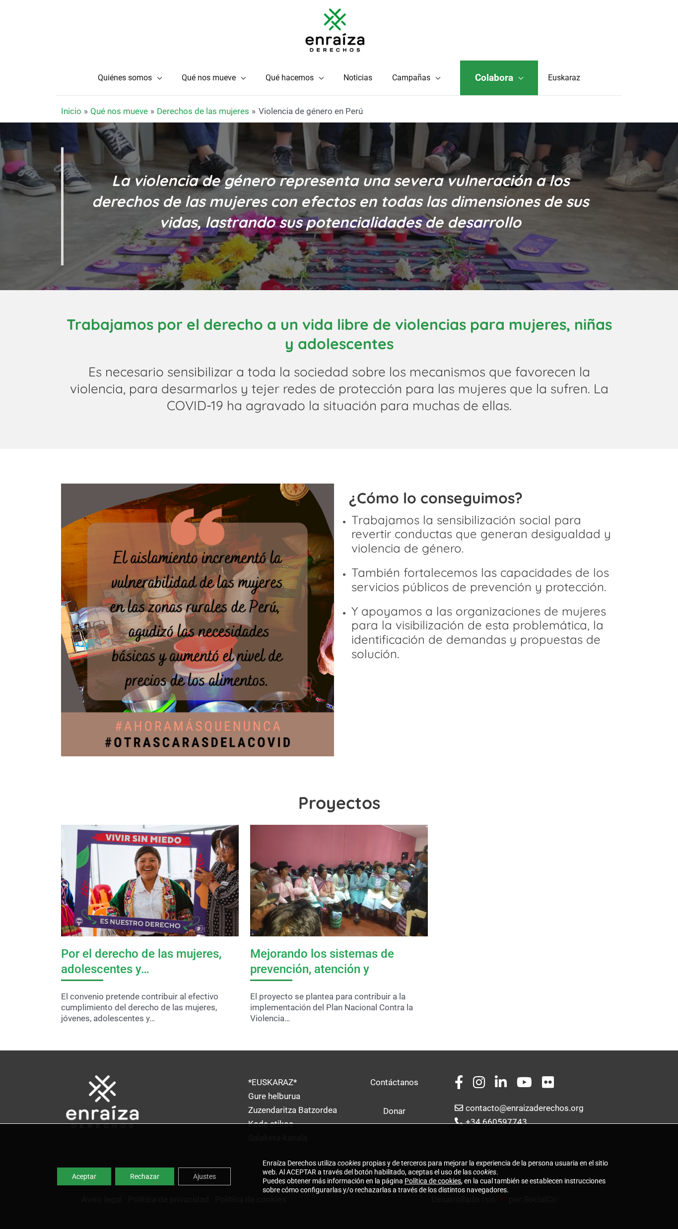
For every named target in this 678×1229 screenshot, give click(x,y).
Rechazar (144, 1176)
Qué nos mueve (209, 77)
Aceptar (84, 1176)
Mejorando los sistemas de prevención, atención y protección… (322, 969)
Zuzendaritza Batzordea (292, 1110)
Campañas (411, 77)
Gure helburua (274, 1096)
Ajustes (204, 1176)
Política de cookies (433, 1181)
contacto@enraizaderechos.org (525, 1108)
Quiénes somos (125, 77)
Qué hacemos (290, 77)
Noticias (357, 77)
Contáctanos (394, 1082)
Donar (394, 1111)
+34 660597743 (496, 1122)
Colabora (494, 77)
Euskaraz (564, 77)
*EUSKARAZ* (272, 1082)
